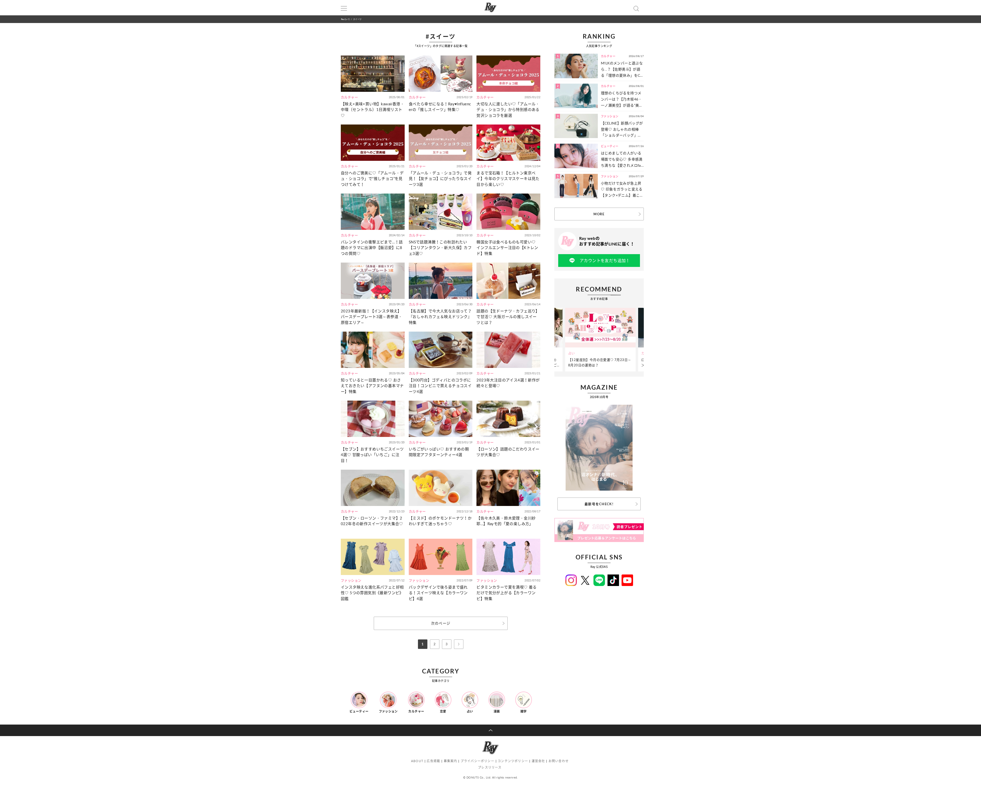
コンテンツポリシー (513, 761)
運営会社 (538, 761)
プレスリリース (489, 767)
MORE (598, 214)
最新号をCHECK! (599, 504)
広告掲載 (433, 761)
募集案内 (450, 761)
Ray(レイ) (345, 19)
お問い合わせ (558, 761)
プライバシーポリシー (477, 761)
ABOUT (417, 761)
